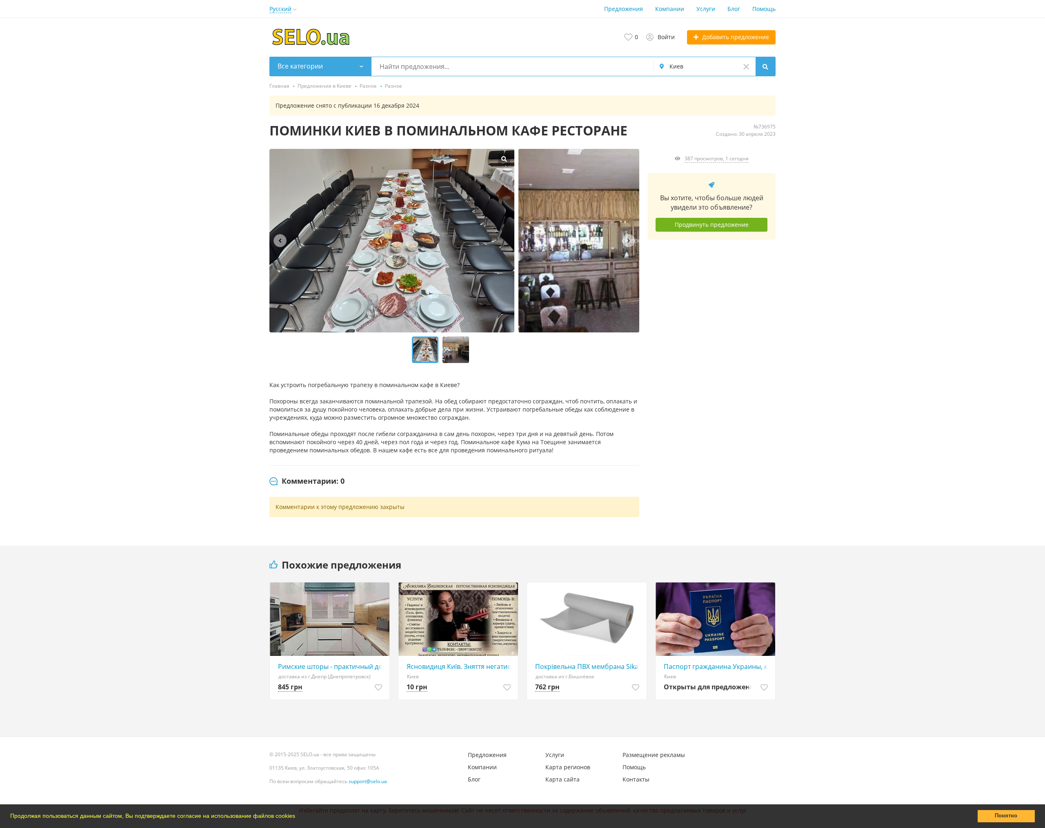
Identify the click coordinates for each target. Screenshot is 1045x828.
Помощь (764, 9)
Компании (669, 9)
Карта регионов (567, 767)
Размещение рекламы (654, 755)
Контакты (636, 779)
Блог (733, 9)
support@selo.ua (368, 781)
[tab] (307, 481)
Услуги (705, 9)
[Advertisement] (711, 321)
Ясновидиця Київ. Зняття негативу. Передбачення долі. (460, 666)
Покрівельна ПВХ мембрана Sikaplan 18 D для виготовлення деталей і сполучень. (589, 666)
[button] (298, 817)
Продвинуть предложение (712, 224)
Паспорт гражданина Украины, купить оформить (717, 666)
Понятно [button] (1006, 816)
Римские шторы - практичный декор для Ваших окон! (331, 666)
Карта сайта (562, 779)
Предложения (623, 9)
